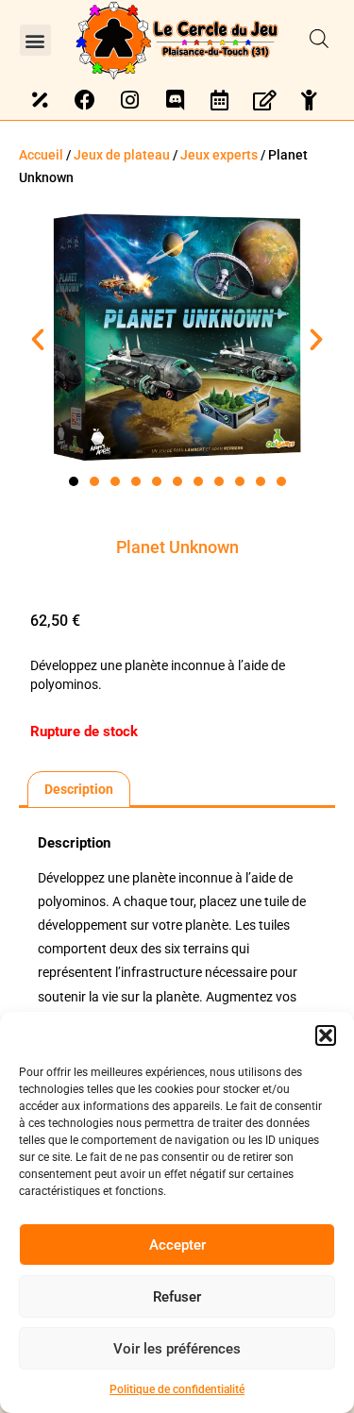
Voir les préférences (177, 1348)
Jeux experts (219, 154)
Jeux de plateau (122, 154)
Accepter (177, 1244)
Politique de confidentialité (177, 1389)
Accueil (41, 154)
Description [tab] (78, 789)
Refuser (177, 1296)
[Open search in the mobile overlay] (319, 39)
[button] (325, 1035)
